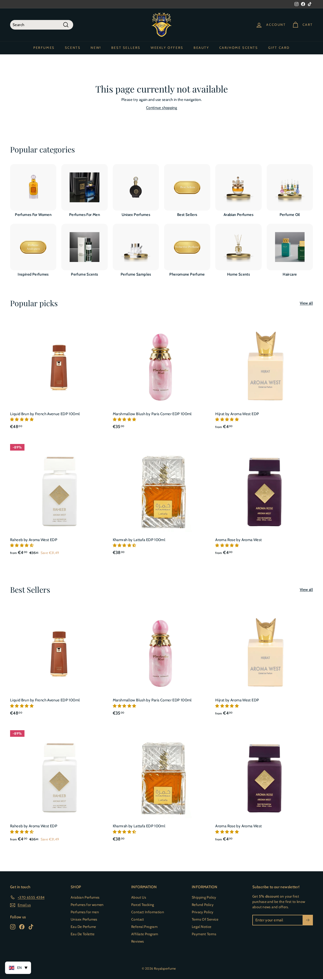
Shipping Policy (204, 897)
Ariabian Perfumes (85, 897)
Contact (137, 919)
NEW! (96, 48)
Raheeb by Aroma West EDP (33, 540)
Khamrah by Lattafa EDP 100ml (139, 540)
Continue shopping (161, 107)
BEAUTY (201, 48)
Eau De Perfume (83, 926)
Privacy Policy (202, 912)
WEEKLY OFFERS (167, 48)
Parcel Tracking (142, 904)
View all (306, 303)
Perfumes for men (85, 912)
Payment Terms (204, 934)
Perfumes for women (87, 904)
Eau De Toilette (83, 934)
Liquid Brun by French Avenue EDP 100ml (45, 414)
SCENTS (73, 48)
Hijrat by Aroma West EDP (237, 414)
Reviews (137, 941)
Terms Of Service (205, 919)
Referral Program (144, 926)
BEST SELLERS (126, 48)
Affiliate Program (144, 934)
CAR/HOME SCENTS (238, 48)
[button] (22, 419)
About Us (138, 897)
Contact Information (147, 912)
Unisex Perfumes (84, 919)
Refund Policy (202, 904)
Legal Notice (201, 926)
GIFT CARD (279, 48)
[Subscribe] (308, 920)
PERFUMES (44, 48)
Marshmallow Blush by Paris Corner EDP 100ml (152, 414)
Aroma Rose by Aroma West (238, 540)
